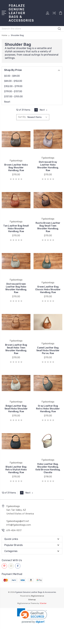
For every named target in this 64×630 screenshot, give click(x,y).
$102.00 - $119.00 (13, 86)
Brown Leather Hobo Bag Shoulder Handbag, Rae (16, 168)
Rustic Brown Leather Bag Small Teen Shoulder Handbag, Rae (48, 227)
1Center (43, 603)
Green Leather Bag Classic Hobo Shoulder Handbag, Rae (48, 289)
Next (42, 110)
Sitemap (32, 600)
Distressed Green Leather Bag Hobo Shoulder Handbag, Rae (16, 288)
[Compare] (54, 14)
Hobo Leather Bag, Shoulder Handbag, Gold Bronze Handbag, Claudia (48, 468)
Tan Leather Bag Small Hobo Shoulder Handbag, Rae (16, 228)
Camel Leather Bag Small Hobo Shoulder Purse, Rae (48, 350)
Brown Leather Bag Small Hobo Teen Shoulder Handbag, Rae (16, 349)
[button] (32, 616)
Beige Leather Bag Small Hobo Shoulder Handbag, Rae (16, 409)
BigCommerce (37, 596)
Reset (7, 102)
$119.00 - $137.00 (13, 91)
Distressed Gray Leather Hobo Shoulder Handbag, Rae (48, 166)
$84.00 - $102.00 (13, 81)
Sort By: (22, 117)
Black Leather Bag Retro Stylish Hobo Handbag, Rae (16, 470)
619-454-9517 (14, 530)
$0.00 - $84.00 (12, 76)
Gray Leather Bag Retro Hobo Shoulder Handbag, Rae (48, 409)
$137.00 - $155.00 (13, 96)
